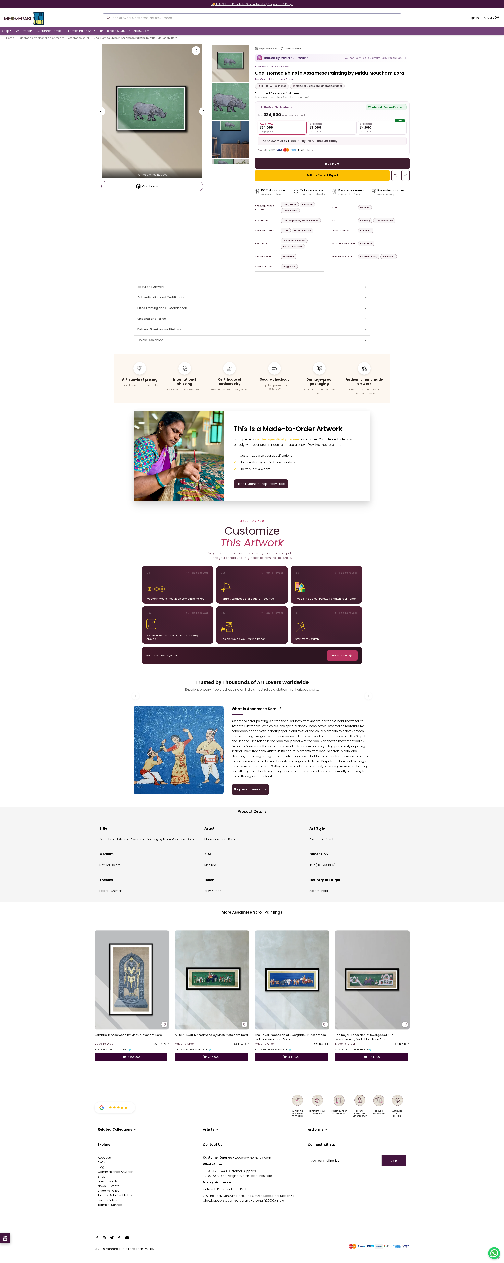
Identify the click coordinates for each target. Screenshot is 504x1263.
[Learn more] (282, 48)
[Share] (405, 175)
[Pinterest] (119, 1238)
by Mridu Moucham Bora (274, 79)
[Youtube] (127, 1238)
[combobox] (252, 17)
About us (104, 1157)
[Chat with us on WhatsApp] (494, 1253)
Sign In (474, 18)
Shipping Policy (108, 1191)
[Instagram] (104, 1238)
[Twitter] (112, 1238)
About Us (139, 31)
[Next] (203, 111)
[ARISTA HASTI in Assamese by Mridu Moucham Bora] (212, 979)
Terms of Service (110, 1205)
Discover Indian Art (79, 31)
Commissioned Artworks (115, 1172)
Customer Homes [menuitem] (49, 31)
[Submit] (108, 17)
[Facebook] (97, 1238)
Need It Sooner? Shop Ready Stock (261, 484)
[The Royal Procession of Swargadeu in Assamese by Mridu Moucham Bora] (292, 979)
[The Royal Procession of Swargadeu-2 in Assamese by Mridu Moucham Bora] (372, 979)
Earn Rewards (107, 1181)
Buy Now (332, 164)
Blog (101, 1167)
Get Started (339, 655)
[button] (332, 58)
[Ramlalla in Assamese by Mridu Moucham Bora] (131, 979)
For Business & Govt (113, 31)
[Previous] (100, 111)
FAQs (101, 1162)
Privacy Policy (107, 1200)
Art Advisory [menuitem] (24, 31)
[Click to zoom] (196, 50)
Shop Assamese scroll (250, 789)
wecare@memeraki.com (253, 1157)
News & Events (108, 1186)
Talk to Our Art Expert (322, 175)
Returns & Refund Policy (115, 1195)
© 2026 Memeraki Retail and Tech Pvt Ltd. (124, 1249)
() (493, 17)
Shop (5, 31)
